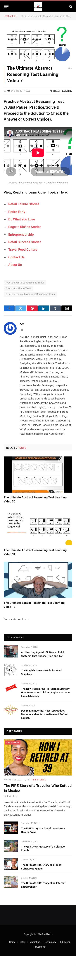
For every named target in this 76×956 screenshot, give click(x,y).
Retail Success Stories (24, 242)
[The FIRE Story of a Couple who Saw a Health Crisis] (11, 827)
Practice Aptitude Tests (19, 288)
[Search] (70, 6)
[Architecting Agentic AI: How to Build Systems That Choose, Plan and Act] (11, 651)
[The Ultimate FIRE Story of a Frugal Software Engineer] (11, 864)
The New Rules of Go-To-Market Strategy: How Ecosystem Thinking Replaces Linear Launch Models (45, 692)
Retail (22, 942)
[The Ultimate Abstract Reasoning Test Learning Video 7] (38, 44)
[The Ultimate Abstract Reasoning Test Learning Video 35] (38, 474)
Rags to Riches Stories (24, 227)
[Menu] (6, 6)
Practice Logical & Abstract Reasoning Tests (30, 294)
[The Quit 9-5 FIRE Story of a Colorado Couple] (11, 846)
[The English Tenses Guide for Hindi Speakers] (11, 670)
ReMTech (47, 934)
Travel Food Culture (22, 249)
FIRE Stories (12, 742)
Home (24, 16)
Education (65, 942)
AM (8, 91)
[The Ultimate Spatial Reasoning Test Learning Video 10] (38, 580)
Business (40, 946)
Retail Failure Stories (23, 204)
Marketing (35, 942)
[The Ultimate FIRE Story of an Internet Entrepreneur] (11, 882)
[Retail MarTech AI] (38, 6)
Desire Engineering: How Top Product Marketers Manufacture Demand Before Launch (44, 714)
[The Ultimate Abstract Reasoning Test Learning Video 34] (38, 527)
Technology (50, 942)
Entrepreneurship (21, 234)
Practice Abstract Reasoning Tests (25, 282)
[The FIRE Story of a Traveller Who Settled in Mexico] (38, 757)
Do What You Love (21, 219)
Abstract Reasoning (61, 91)
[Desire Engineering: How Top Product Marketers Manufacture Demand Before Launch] (11, 710)
